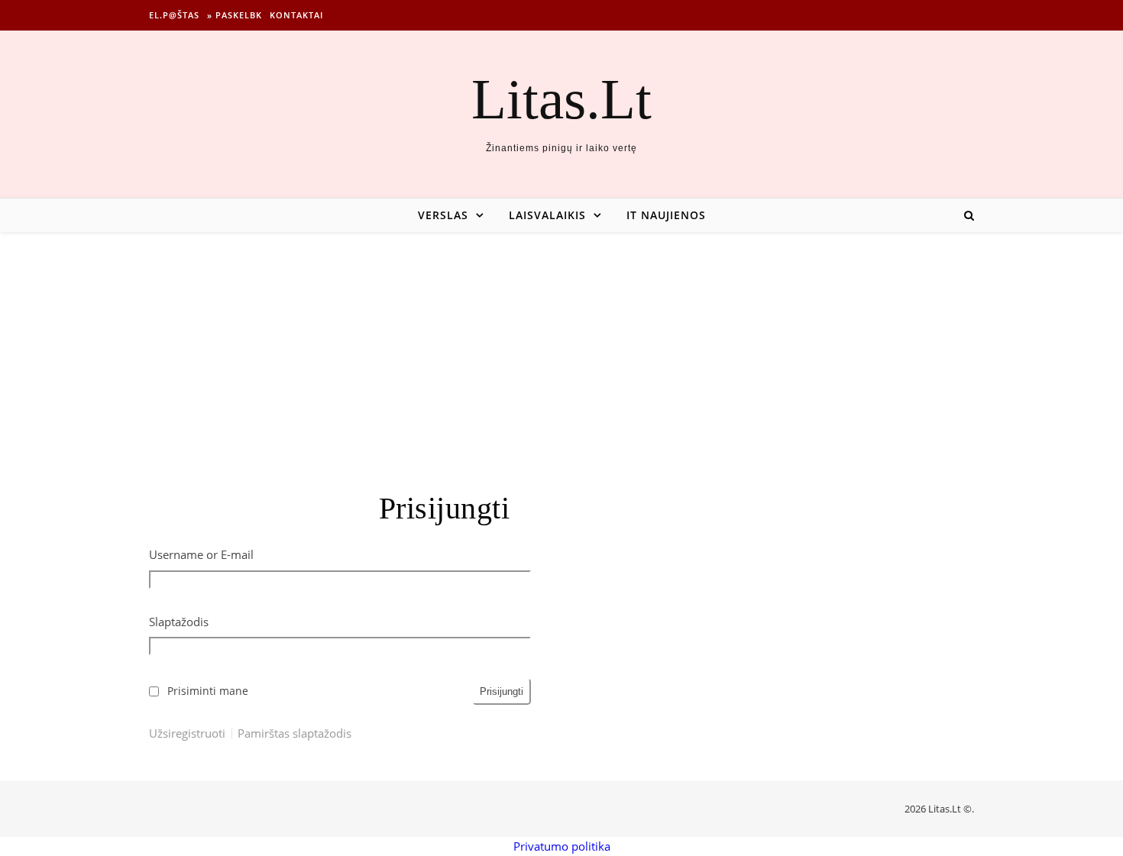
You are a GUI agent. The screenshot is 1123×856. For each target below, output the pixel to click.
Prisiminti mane (207, 691)
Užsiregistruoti (187, 733)
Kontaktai (296, 15)
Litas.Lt (561, 99)
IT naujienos (666, 215)
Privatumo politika (561, 846)
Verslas (443, 215)
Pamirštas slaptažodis (294, 733)
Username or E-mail (201, 554)
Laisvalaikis (547, 215)
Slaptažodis (179, 621)
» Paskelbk (234, 15)
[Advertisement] (561, 347)
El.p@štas (174, 15)
